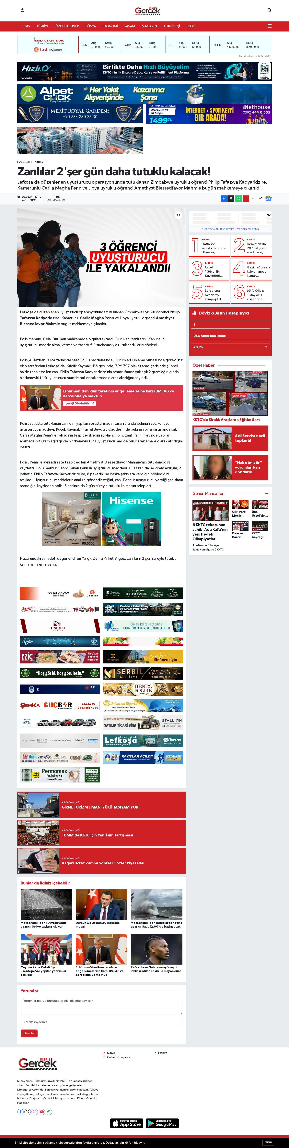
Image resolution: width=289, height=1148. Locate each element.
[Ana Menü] (270, 26)
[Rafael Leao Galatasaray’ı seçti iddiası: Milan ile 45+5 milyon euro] (156, 949)
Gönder (29, 1033)
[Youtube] (42, 1112)
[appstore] (127, 1123)
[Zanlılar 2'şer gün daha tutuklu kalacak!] (101, 257)
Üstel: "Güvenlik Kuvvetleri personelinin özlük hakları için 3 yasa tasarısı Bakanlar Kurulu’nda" (214, 272)
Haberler (23, 162)
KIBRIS (25, 26)
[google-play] (162, 1123)
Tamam (268, 1142)
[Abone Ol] (268, 198)
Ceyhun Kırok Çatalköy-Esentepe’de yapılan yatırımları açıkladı (44, 971)
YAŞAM (129, 26)
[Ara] (270, 10)
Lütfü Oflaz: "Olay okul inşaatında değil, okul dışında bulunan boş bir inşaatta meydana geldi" (258, 295)
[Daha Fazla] (246, 198)
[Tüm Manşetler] (266, 493)
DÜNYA (91, 26)
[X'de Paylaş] (230, 198)
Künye (111, 1052)
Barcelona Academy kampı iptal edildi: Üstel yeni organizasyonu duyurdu (215, 295)
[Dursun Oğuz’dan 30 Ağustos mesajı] (101, 904)
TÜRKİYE (42, 26)
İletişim (162, 1052)
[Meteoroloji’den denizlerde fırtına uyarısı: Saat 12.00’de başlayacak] (156, 904)
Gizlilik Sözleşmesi (118, 1057)
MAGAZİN (149, 26)
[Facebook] (20, 1112)
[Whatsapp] (49, 1112)
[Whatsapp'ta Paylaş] (238, 198)
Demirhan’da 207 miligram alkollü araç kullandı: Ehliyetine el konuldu (256, 248)
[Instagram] (34, 1112)
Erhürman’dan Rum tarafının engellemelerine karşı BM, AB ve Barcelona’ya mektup (100, 971)
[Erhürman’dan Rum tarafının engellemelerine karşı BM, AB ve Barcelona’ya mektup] (101, 949)
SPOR (191, 26)
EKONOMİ (110, 26)
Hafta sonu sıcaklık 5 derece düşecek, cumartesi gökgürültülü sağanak (214, 248)
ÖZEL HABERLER (67, 26)
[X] (27, 1112)
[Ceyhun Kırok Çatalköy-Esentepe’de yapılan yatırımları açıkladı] (46, 949)
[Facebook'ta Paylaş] (224, 198)
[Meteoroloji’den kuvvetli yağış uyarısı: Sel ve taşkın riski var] (46, 904)
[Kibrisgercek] (147, 11)
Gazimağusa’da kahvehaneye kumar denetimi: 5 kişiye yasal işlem (258, 272)
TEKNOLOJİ (172, 26)
